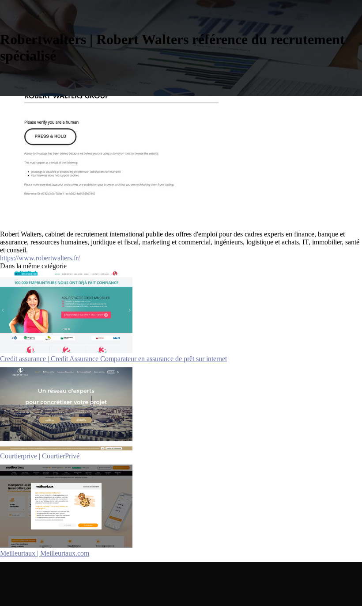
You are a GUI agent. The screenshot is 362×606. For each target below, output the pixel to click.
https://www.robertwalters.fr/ (40, 258)
